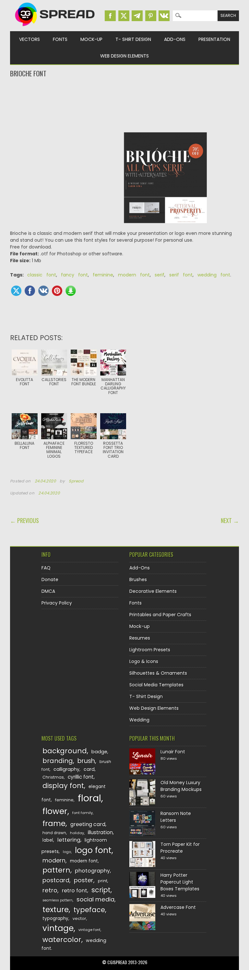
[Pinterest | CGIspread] (150, 15)
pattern (56, 870)
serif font (181, 275)
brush (86, 761)
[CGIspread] (55, 27)
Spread (76, 481)
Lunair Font (172, 751)
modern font (134, 275)
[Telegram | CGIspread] (137, 15)
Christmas (53, 777)
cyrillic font (81, 776)
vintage (58, 928)
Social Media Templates (156, 685)
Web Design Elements (124, 56)
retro (49, 890)
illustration (100, 832)
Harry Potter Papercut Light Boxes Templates (179, 882)
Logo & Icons (143, 661)
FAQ (46, 568)
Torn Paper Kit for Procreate (180, 847)
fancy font (74, 275)
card (89, 769)
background (64, 751)
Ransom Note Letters (175, 816)
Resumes (139, 638)
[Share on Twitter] (16, 291)
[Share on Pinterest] (57, 291)
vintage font (89, 929)
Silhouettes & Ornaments (158, 673)
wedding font (213, 275)
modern (53, 860)
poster (83, 880)
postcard (55, 880)
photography (92, 870)
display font (63, 785)
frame (53, 823)
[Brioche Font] (165, 181)
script (101, 890)
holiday (77, 833)
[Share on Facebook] (30, 291)
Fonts (60, 39)
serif (159, 275)
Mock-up (91, 39)
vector (79, 918)
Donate (50, 579)
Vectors (29, 39)
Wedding (139, 720)
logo (67, 851)
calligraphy (66, 769)
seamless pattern (57, 900)
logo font (93, 850)
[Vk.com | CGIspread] (164, 15)
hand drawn (54, 833)
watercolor (61, 940)
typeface (89, 909)
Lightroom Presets (149, 649)
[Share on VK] (43, 291)
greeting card (87, 824)
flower (54, 811)
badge (99, 751)
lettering (68, 840)
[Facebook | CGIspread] (110, 15)
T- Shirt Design (133, 39)
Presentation (214, 39)
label (47, 840)
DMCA (48, 591)
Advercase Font (178, 907)
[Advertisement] (124, 104)
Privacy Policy (57, 603)
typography (55, 918)
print (102, 881)
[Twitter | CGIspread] (123, 15)
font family (82, 812)
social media (95, 899)
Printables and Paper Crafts (160, 614)
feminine (103, 275)
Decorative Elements (153, 591)
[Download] (70, 291)
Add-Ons (174, 39)
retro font (74, 890)
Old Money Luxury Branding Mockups (181, 786)
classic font (41, 275)
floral (89, 798)
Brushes (138, 579)
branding (57, 760)
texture (55, 909)
